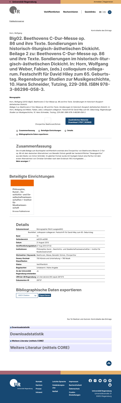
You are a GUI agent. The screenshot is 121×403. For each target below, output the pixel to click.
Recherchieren (70, 12)
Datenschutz (74, 389)
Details (70, 130)
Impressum (73, 382)
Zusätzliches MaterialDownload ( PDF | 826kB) (80, 121)
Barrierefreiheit (75, 385)
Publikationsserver (16, 21)
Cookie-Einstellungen (74, 393)
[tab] (60, 334)
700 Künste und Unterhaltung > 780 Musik (53, 258)
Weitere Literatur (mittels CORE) (27, 341)
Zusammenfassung (27, 130)
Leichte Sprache (59, 382)
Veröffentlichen (52, 12)
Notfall (55, 391)
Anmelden (98, 2)
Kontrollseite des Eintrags (101, 30)
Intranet (39, 392)
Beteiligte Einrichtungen (51, 130)
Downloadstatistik (20, 327)
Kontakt (39, 382)
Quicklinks (90, 12)
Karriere (39, 385)
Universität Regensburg (24, 2)
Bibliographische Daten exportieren (33, 134)
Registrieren (108, 2)
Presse (38, 389)
